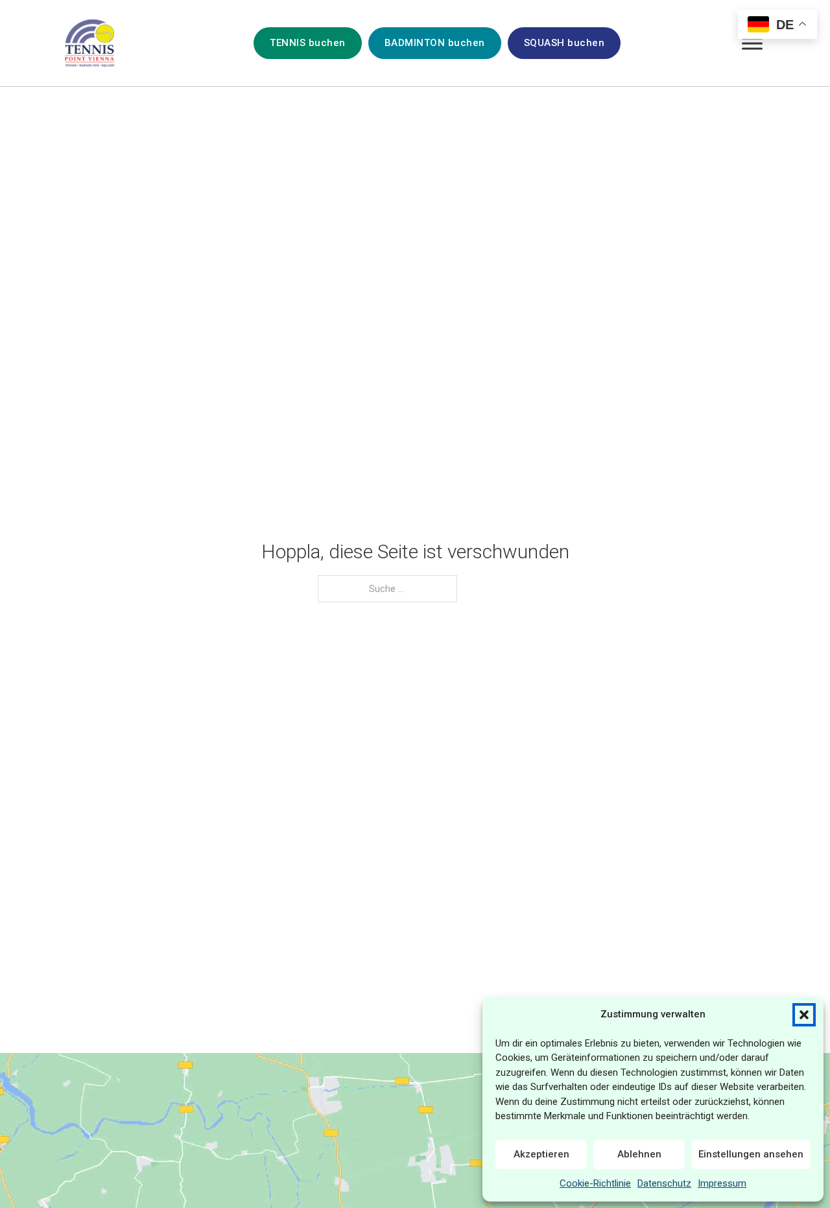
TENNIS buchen (308, 43)
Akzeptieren (541, 1154)
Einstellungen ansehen (750, 1154)
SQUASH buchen (564, 43)
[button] (804, 1014)
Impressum (722, 1183)
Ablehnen (639, 1154)
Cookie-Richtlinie (595, 1183)
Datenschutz (664, 1183)
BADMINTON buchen (435, 43)
